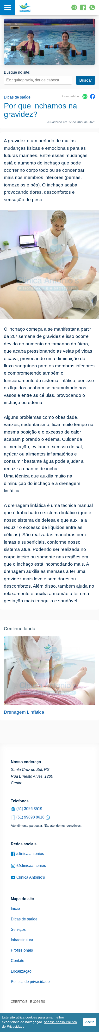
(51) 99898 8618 (30, 817)
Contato (17, 961)
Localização (21, 971)
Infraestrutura (22, 940)
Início (15, 908)
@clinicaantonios (30, 865)
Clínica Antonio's (30, 877)
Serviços (18, 929)
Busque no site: (17, 72)
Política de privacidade (30, 982)
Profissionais (22, 950)
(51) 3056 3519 (28, 809)
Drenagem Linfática (24, 712)
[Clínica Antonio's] (25, 7)
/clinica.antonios (29, 854)
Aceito (89, 1022)
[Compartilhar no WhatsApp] (84, 98)
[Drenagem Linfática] (49, 670)
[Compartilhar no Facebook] (92, 98)
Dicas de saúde (17, 97)
